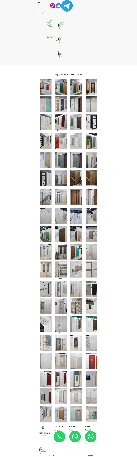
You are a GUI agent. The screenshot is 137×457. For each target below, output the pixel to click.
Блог (41, 452)
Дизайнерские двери (49, 25)
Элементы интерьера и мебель (51, 36)
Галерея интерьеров (43, 451)
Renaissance (60, 28)
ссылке (87, 455)
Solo (59, 41)
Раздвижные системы (49, 28)
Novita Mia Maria (61, 22)
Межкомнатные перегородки (50, 29)
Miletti (60, 29)
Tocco (60, 58)
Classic (60, 26)
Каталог (41, 449)
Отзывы (41, 453)
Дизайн (58, 51)
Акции (41, 448)
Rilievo (60, 53)
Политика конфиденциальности (43, 434)
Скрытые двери (49, 21)
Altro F (60, 57)
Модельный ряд (42, 450)
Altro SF (60, 55)
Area (59, 52)
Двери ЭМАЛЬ (49, 24)
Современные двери (49, 20)
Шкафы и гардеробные (50, 37)
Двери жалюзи (49, 27)
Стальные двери (49, 22)
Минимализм (59, 40)
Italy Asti (60, 36)
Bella (60, 39)
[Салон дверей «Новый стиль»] (43, 1)
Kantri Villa (60, 20)
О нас (41, 447)
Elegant (60, 34)
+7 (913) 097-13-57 (43, 14)
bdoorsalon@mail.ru (64, 442)
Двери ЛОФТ (48, 23)
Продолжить (91, 455)
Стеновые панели (49, 34)
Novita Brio (60, 23)
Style (60, 44)
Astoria (60, 35)
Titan (60, 49)
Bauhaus (60, 54)
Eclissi (60, 64)
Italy (59, 37)
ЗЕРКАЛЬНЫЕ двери (49, 26)
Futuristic (60, 63)
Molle (60, 21)
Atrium (60, 50)
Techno (60, 42)
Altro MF (60, 56)
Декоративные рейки (49, 35)
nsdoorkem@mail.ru (79, 442)
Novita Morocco (61, 24)
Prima (60, 25)
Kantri (60, 27)
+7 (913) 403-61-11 (44, 13)
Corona (60, 38)
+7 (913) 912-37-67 (57, 430)
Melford (60, 43)
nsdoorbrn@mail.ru (95, 442)
